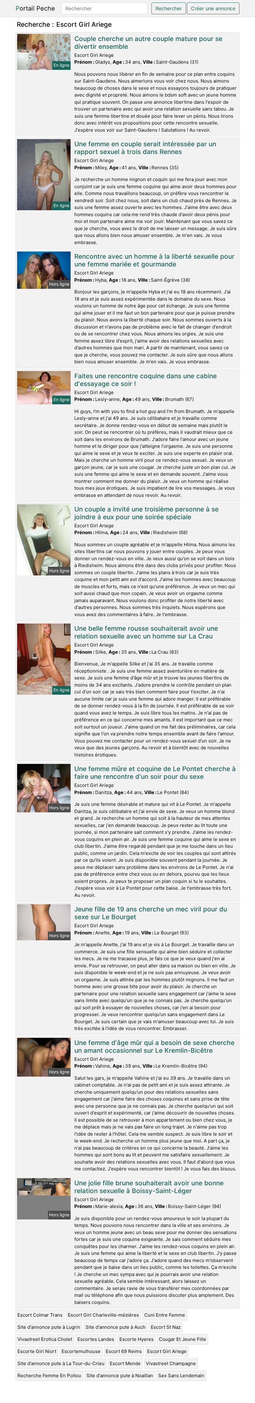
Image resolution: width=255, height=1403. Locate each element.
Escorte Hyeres (136, 1339)
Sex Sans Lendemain (181, 1375)
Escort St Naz (166, 1327)
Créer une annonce (213, 8)
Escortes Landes (95, 1339)
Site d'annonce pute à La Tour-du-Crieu (60, 1363)
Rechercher (168, 8)
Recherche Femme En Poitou (49, 1375)
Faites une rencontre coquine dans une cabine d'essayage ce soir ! (145, 380)
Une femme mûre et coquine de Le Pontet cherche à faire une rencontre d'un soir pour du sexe (155, 772)
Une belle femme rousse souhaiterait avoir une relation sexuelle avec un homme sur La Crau (146, 632)
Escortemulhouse (81, 1351)
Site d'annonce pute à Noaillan (119, 1375)
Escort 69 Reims (124, 1351)
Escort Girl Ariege (167, 1351)
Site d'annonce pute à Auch (116, 1327)
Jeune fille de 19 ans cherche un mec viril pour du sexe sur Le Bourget (150, 913)
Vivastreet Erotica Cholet (44, 1339)
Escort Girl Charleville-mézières (103, 1315)
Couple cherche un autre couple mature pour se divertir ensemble (148, 42)
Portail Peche (35, 8)
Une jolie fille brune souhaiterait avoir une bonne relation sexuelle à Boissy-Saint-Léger (149, 1187)
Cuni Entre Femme (164, 1315)
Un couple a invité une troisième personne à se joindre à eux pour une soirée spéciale (146, 513)
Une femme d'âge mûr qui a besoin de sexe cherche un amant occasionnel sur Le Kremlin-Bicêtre (154, 1046)
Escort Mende (125, 1363)
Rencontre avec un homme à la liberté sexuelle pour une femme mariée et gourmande (154, 260)
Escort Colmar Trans (40, 1315)
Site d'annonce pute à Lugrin (48, 1327)
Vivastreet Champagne (171, 1363)
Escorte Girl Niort (36, 1351)
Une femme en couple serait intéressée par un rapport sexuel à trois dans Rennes (145, 148)
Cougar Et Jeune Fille (182, 1339)
